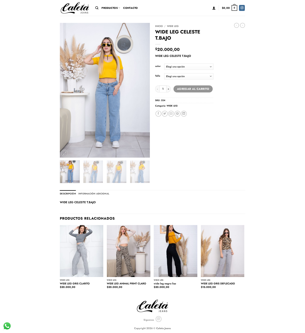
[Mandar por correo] (171, 114)
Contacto (130, 8)
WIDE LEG (173, 26)
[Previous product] (242, 25)
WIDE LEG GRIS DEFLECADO (218, 283)
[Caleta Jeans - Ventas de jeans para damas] (75, 7)
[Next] (143, 90)
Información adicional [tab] (93, 193)
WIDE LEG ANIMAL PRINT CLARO (126, 283)
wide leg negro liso (165, 283)
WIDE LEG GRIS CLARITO (75, 283)
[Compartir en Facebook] (158, 114)
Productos (109, 8)
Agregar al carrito (193, 89)
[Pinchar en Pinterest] (177, 114)
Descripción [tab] (68, 193)
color (158, 66)
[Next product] (236, 25)
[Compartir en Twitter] (165, 114)
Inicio (159, 26)
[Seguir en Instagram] (242, 8)
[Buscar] (96, 8)
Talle (157, 76)
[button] (214, 8)
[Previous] (66, 90)
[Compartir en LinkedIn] (184, 114)
